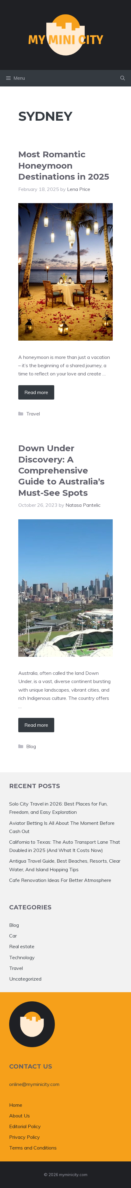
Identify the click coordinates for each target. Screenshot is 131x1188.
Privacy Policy (24, 1137)
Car (13, 936)
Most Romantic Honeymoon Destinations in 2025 (63, 165)
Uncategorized (25, 979)
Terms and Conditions (33, 1148)
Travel (33, 414)
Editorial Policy (25, 1126)
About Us (19, 1116)
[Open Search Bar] (122, 78)
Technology (22, 957)
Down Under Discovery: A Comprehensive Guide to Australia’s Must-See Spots (61, 470)
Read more (36, 392)
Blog (31, 746)
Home (15, 1105)
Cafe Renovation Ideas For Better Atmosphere (60, 880)
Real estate (21, 946)
